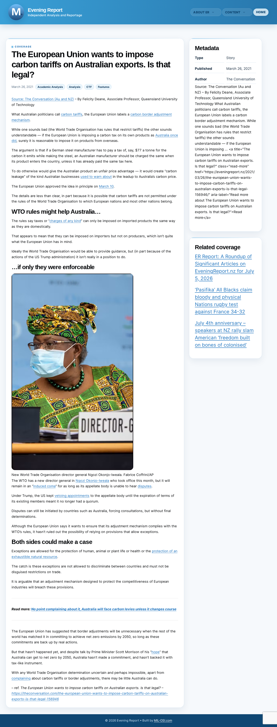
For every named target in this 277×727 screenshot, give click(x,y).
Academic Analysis (50, 86)
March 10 (106, 186)
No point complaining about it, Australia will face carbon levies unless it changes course (103, 609)
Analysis (74, 86)
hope (155, 652)
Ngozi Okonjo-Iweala (92, 481)
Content (232, 12)
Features (103, 86)
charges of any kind (65, 221)
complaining (21, 678)
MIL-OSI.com (163, 720)
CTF (89, 86)
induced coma (44, 486)
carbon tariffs (71, 114)
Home (261, 12)
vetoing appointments (72, 496)
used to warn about (96, 177)
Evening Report (45, 10)
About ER (201, 12)
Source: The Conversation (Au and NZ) (43, 99)
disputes (144, 486)
